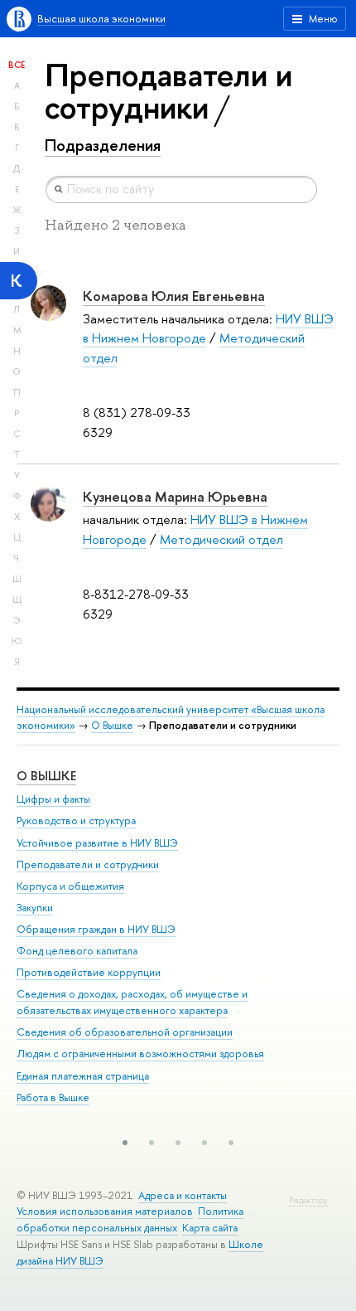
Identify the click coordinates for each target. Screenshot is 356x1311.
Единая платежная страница (83, 1076)
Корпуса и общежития (70, 886)
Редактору (308, 1200)
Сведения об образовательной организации (125, 1032)
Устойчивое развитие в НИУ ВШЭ (97, 843)
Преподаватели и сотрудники (88, 864)
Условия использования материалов (105, 1211)
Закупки (35, 908)
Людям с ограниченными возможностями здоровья (140, 1053)
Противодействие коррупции (89, 972)
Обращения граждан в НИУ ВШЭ (96, 929)
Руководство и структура (76, 820)
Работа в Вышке (53, 1097)
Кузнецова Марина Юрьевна (175, 496)
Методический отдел (221, 539)
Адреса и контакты (182, 1195)
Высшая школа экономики (101, 19)
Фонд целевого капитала (77, 951)
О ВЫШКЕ (46, 775)
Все (16, 64)
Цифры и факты (53, 799)
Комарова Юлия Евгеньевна (174, 295)
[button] (125, 1142)
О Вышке (112, 725)
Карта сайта (210, 1228)
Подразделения (103, 145)
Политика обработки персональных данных (130, 1219)
